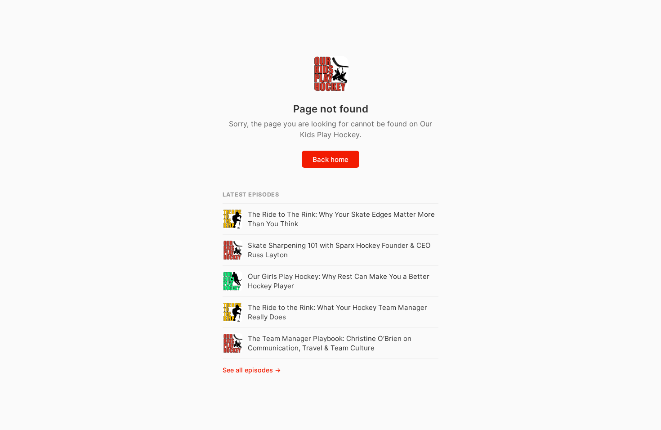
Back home (330, 159)
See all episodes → (252, 370)
